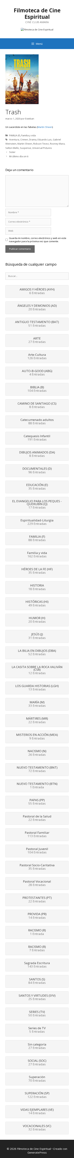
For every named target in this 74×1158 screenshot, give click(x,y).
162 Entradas (37, 554)
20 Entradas (37, 307)
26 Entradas (37, 753)
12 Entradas (37, 670)
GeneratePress (37, 1152)
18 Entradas (37, 587)
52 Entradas (37, 652)
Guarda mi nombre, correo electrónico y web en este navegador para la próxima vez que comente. (37, 239)
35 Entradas (37, 486)
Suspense (25, 148)
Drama (32, 139)
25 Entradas (37, 997)
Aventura (14, 139)
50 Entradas (37, 1013)
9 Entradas (37, 736)
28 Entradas (37, 883)
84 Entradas (37, 981)
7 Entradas (37, 948)
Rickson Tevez (41, 143)
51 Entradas (37, 324)
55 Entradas (37, 802)
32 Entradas (37, 1128)
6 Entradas (37, 291)
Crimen (24, 139)
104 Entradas (37, 389)
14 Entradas (37, 916)
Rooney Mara (57, 143)
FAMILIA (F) (14, 135)
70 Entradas (37, 1079)
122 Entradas (37, 1095)
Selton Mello (12, 148)
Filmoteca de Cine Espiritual (37, 13)
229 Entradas (37, 522)
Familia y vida (28, 135)
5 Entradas (37, 1030)
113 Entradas (37, 834)
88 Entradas (37, 421)
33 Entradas (37, 704)
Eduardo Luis (45, 139)
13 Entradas (37, 688)
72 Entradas (37, 769)
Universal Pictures (42, 148)
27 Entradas (37, 340)
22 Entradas (37, 720)
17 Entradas (37, 504)
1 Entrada (37, 785)
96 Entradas (37, 470)
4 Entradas (37, 373)
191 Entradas (37, 438)
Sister (12, 152)
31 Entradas (37, 636)
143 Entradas (37, 965)
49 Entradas (37, 603)
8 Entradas (37, 405)
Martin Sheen (45, 127)
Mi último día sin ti (18, 156)
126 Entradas (37, 356)
